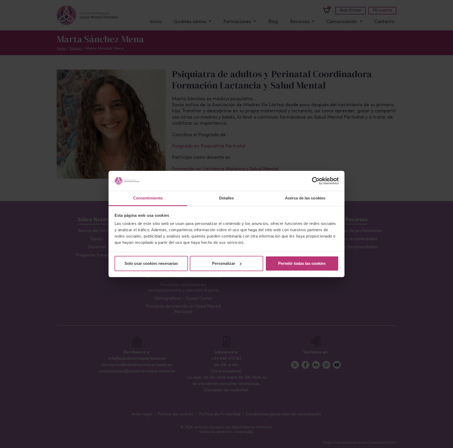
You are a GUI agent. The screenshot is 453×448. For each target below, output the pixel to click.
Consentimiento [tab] (148, 198)
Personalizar (223, 263)
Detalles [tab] (226, 198)
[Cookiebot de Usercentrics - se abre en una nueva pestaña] (316, 181)
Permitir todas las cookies (302, 263)
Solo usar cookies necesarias (151, 263)
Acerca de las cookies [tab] (305, 198)
